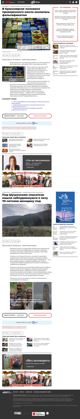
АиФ (21, 51)
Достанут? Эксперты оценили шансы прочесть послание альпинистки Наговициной (69, 238)
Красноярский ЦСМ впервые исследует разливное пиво (41, 145)
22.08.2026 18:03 (6, 192)
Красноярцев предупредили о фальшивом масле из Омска (16, 140)
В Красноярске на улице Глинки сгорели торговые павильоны (65, 24)
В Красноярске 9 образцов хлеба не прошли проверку (42, 140)
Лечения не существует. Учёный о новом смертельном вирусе (68, 253)
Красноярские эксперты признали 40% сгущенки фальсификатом (15, 145)
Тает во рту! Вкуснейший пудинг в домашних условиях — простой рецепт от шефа (68, 52)
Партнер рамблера (26, 413)
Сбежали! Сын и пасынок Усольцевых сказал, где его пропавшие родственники (69, 67)
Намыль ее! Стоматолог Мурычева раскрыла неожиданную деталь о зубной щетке (68, 72)
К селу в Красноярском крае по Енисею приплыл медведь (65, 36)
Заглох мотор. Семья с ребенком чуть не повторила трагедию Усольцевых (42, 344)
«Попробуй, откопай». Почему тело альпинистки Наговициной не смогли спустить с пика (68, 243)
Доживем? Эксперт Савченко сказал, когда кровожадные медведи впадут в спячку (65, 18)
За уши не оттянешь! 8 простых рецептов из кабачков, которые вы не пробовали (69, 46)
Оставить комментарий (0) (40, 116)
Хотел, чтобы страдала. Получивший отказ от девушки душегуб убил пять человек (65, 12)
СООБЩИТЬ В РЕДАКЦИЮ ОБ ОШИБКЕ (42, 392)
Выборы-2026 (29, 392)
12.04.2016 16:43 (5, 6)
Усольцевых (24, 280)
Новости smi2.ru (7, 187)
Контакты (15, 392)
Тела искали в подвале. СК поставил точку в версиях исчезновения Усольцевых (15, 349)
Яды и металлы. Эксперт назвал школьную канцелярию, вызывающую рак (67, 62)
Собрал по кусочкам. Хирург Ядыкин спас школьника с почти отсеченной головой (69, 57)
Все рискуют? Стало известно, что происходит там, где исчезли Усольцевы (28, 301)
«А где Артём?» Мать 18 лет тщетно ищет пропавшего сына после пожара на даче (68, 233)
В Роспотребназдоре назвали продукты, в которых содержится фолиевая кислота (65, 31)
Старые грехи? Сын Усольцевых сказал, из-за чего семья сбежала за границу (42, 339)
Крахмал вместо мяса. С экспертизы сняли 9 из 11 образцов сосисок (17, 150)
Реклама (22, 392)
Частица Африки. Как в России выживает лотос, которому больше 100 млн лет (68, 227)
